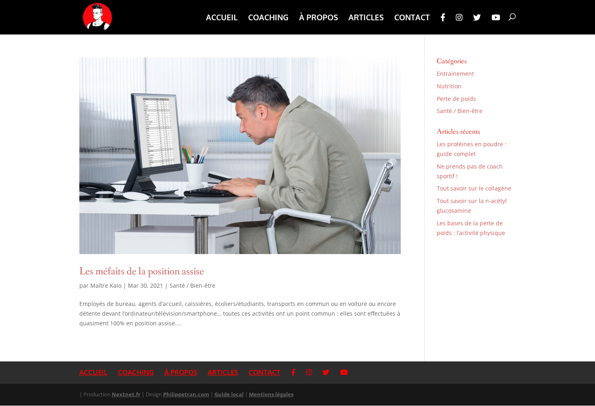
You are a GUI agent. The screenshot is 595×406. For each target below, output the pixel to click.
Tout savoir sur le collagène (474, 188)
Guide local (229, 394)
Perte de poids (456, 99)
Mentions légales (271, 394)
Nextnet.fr (126, 394)
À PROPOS (318, 18)
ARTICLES (366, 18)
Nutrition (449, 86)
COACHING (268, 18)
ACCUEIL (222, 18)
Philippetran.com (186, 394)
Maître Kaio (105, 285)
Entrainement (455, 73)
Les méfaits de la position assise (141, 271)
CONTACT (412, 18)
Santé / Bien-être (192, 285)
